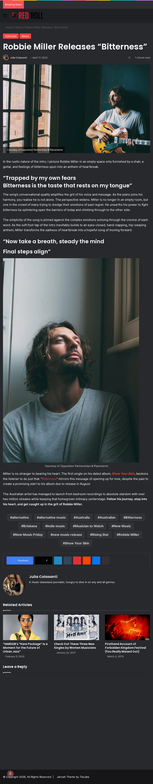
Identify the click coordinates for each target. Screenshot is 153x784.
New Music (122, 526)
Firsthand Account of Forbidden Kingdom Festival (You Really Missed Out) (125, 647)
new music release (67, 535)
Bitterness (49, 479)
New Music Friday (29, 535)
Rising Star (100, 535)
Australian (108, 517)
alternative (20, 517)
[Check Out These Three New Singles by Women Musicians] (76, 627)
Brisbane (30, 526)
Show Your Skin (77, 543)
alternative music (52, 517)
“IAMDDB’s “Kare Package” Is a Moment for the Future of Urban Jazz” (25, 647)
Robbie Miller (129, 535)
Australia (83, 517)
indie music (56, 526)
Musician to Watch (89, 526)
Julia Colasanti (18, 57)
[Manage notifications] (10, 773)
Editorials (11, 36)
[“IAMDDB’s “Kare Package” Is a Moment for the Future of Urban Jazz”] (25, 627)
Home (9, 27)
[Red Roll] (27, 16)
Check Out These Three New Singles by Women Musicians (75, 646)
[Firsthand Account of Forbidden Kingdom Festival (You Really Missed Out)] (127, 627)
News (19, 27)
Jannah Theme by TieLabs (73, 776)
